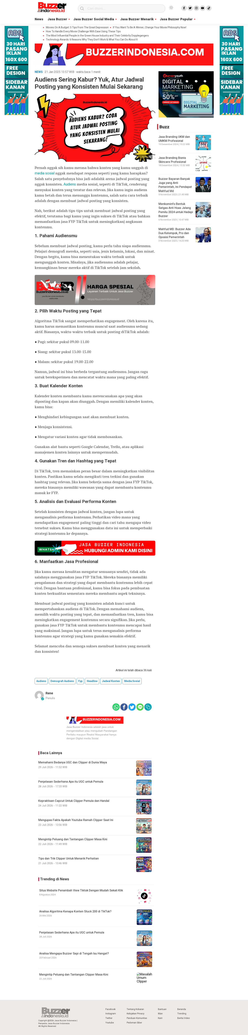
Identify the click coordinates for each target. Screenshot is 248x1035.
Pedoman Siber (134, 1022)
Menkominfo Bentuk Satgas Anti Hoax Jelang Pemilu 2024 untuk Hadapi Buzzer (175, 210)
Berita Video (183, 1018)
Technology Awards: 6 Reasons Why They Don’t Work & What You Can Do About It (92, 40)
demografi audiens (62, 681)
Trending (181, 1013)
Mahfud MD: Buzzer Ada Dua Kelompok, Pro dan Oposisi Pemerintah (174, 233)
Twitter (108, 1018)
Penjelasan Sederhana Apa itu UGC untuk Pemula (71, 932)
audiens (41, 681)
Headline (92, 681)
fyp (80, 681)
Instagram (110, 1013)
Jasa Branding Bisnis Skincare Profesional (172, 160)
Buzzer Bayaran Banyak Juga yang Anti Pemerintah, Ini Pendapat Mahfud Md (175, 185)
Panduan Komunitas (137, 1018)
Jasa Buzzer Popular (176, 19)
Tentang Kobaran (135, 1009)
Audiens (69, 184)
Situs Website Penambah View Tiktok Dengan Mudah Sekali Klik (81, 890)
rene (49, 693)
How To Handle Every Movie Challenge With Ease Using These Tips (83, 31)
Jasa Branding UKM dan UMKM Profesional (174, 139)
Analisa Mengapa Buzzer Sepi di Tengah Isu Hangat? (74, 953)
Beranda (181, 1009)
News (39, 19)
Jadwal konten (111, 681)
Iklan (160, 1013)
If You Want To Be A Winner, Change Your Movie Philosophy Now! (149, 27)
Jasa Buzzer (57, 19)
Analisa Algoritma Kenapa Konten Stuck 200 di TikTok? (75, 911)
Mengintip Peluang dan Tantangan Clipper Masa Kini (73, 974)
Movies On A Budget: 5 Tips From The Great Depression (77, 27)
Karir (160, 1018)
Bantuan (162, 1009)
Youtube (109, 1022)
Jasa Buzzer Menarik (137, 19)
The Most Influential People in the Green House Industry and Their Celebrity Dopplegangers (97, 36)
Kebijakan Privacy (135, 1013)
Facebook (110, 1009)
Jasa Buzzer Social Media (93, 19)
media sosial (44, 173)
